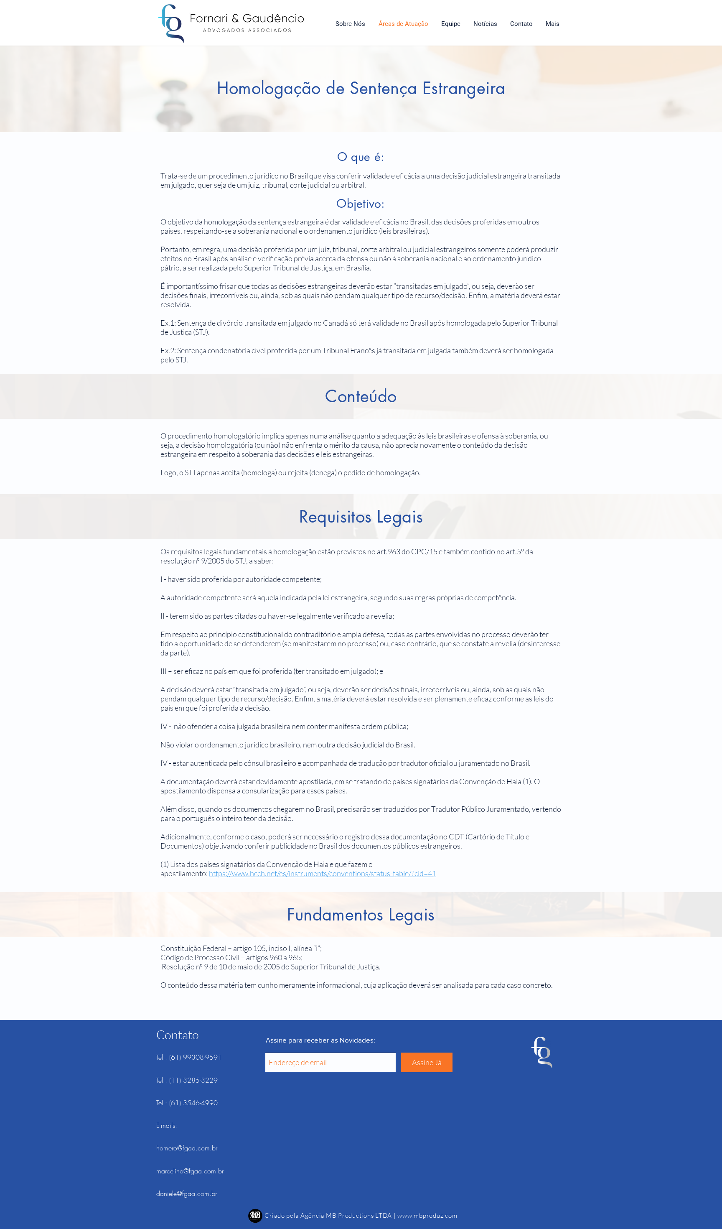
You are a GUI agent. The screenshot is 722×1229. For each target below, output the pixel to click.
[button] (552, 23)
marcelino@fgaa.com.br (190, 1170)
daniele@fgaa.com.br (186, 1193)
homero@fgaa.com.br (186, 1148)
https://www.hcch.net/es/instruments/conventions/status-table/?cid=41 (322, 873)
